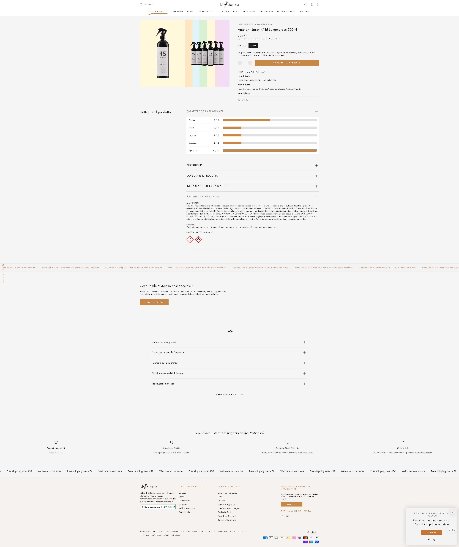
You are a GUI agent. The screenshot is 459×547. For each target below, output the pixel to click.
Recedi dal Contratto (227, 516)
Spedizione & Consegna (228, 508)
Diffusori (182, 493)
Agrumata (193, 150)
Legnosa (192, 135)
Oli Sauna (183, 504)
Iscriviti (291, 504)
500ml (253, 45)
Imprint (166, 535)
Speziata (192, 143)
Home (240, 24)
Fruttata (192, 120)
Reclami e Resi (224, 512)
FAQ (220, 496)
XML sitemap (176, 535)
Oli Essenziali (185, 500)
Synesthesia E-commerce (238, 532)
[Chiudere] (452, 512)
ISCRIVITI (431, 532)
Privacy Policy (144, 535)
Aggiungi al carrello (287, 63)
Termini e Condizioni (227, 520)
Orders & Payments (226, 504)
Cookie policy (156, 535)
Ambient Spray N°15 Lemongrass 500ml (258, 24)
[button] (305, 4)
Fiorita (191, 127)
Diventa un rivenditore (227, 493)
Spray (181, 496)
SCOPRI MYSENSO (154, 302)
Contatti (221, 500)
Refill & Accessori (187, 508)
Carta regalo (184, 512)
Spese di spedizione (257, 39)
